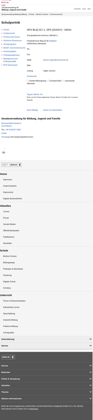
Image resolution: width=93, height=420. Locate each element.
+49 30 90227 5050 (13, 130)
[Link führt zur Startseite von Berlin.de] (8, 357)
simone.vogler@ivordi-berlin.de (55, 60)
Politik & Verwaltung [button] (10, 379)
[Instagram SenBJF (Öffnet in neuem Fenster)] (7, 148)
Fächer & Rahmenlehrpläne (14, 301)
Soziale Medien (9, 224)
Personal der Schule (11, 37)
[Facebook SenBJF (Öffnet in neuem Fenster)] (11, 148)
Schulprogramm (9, 44)
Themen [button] (5, 392)
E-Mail (4, 133)
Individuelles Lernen (11, 307)
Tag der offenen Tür (35, 94)
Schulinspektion (9, 51)
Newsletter (7, 243)
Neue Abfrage (32, 110)
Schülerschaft (8, 33)
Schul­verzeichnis (56, 14)
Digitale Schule (9, 282)
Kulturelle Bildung (10, 320)
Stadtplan (53, 41)
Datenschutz (8, 192)
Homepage (17, 137)
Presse (6, 218)
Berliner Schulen (42, 14)
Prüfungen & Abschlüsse (13, 269)
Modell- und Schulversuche (14, 48)
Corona (6, 211)
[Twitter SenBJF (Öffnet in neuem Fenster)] (3, 148)
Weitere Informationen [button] (11, 399)
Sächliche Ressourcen (12, 41)
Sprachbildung (9, 314)
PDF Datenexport (10, 65)
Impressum (7, 180)
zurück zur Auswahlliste (52, 110)
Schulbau (7, 288)
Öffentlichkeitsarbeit (11, 231)
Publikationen (8, 237)
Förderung (7, 275)
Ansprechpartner (10, 186)
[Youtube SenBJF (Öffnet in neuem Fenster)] (15, 148)
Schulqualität (8, 333)
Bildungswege (9, 263)
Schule (31, 14)
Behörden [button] (5, 372)
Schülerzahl (32, 76)
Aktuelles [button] (5, 385)
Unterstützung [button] (7, 339)
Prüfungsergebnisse (11, 55)
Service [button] (4, 346)
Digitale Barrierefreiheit (12, 199)
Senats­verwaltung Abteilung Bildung (14, 14)
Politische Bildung (10, 326)
